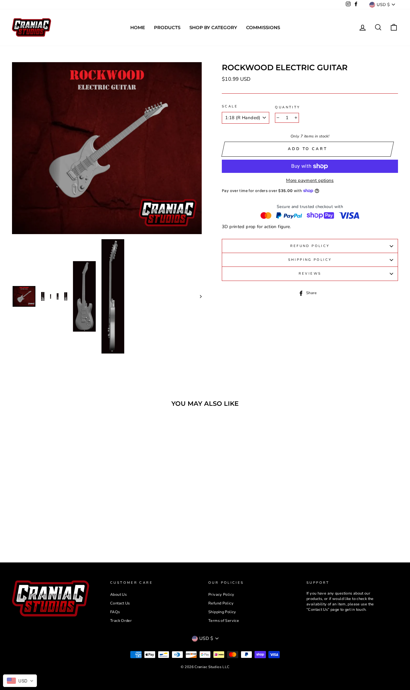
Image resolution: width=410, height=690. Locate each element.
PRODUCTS (167, 27)
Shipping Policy (310, 260)
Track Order (121, 620)
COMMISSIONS (263, 27)
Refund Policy (310, 246)
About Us (118, 594)
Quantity (287, 107)
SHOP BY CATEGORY (213, 27)
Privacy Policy (221, 594)
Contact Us (120, 603)
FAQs (115, 612)
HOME (137, 27)
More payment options (310, 180)
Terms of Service (223, 620)
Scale (230, 106)
